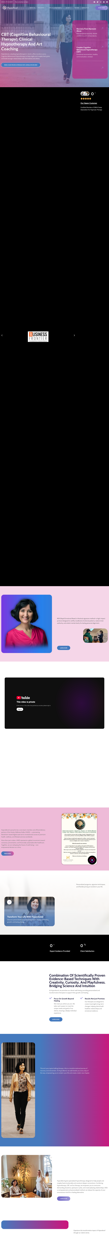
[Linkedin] (107, 2)
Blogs (68, 7)
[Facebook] (94, 2)
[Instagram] (100, 2)
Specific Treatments (55, 7)
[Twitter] (97, 2)
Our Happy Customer (89, 103)
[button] (2, 335)
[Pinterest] (104, 2)
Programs (41, 7)
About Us (32, 7)
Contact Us (85, 7)
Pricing (76, 7)
